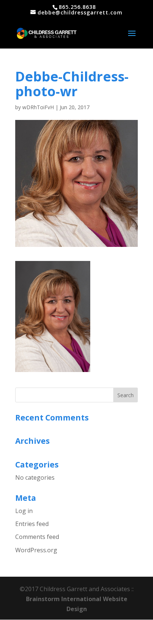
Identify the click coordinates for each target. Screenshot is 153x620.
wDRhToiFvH (38, 107)
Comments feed (37, 537)
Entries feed (32, 524)
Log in (24, 511)
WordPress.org (36, 550)
